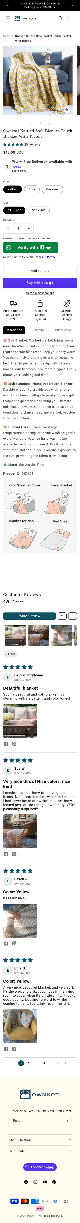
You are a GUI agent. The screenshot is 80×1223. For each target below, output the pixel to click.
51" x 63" (14, 210)
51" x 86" (38, 210)
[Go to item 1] (15, 635)
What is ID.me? (45, 256)
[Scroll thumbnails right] (71, 635)
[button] (8, 18)
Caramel (52, 189)
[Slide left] (30, 123)
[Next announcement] (72, 5)
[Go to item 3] (61, 635)
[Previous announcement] (8, 5)
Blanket (10, 653)
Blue (32, 189)
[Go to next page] (67, 1063)
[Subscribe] (66, 1121)
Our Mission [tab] (63, 330)
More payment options (40, 293)
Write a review (29, 616)
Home (7, 36)
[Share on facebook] (5, 744)
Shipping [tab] (38, 330)
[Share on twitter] (14, 744)
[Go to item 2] (38, 635)
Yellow (12, 189)
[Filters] (62, 616)
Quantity (8, 220)
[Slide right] (49, 123)
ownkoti (31, 1215)
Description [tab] (14, 330)
